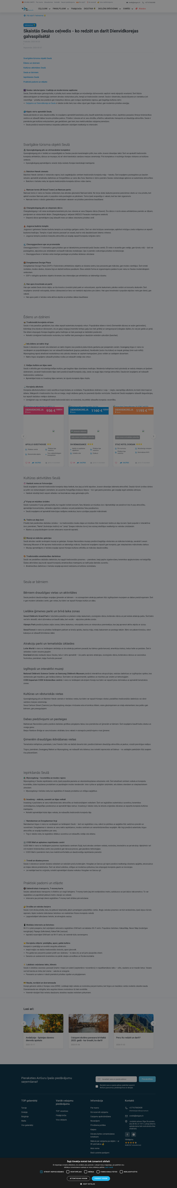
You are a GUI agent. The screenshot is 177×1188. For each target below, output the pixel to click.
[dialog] (88, 1173)
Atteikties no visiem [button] (78, 1178)
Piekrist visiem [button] (101, 1178)
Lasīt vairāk (109, 1167)
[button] (88, 1184)
